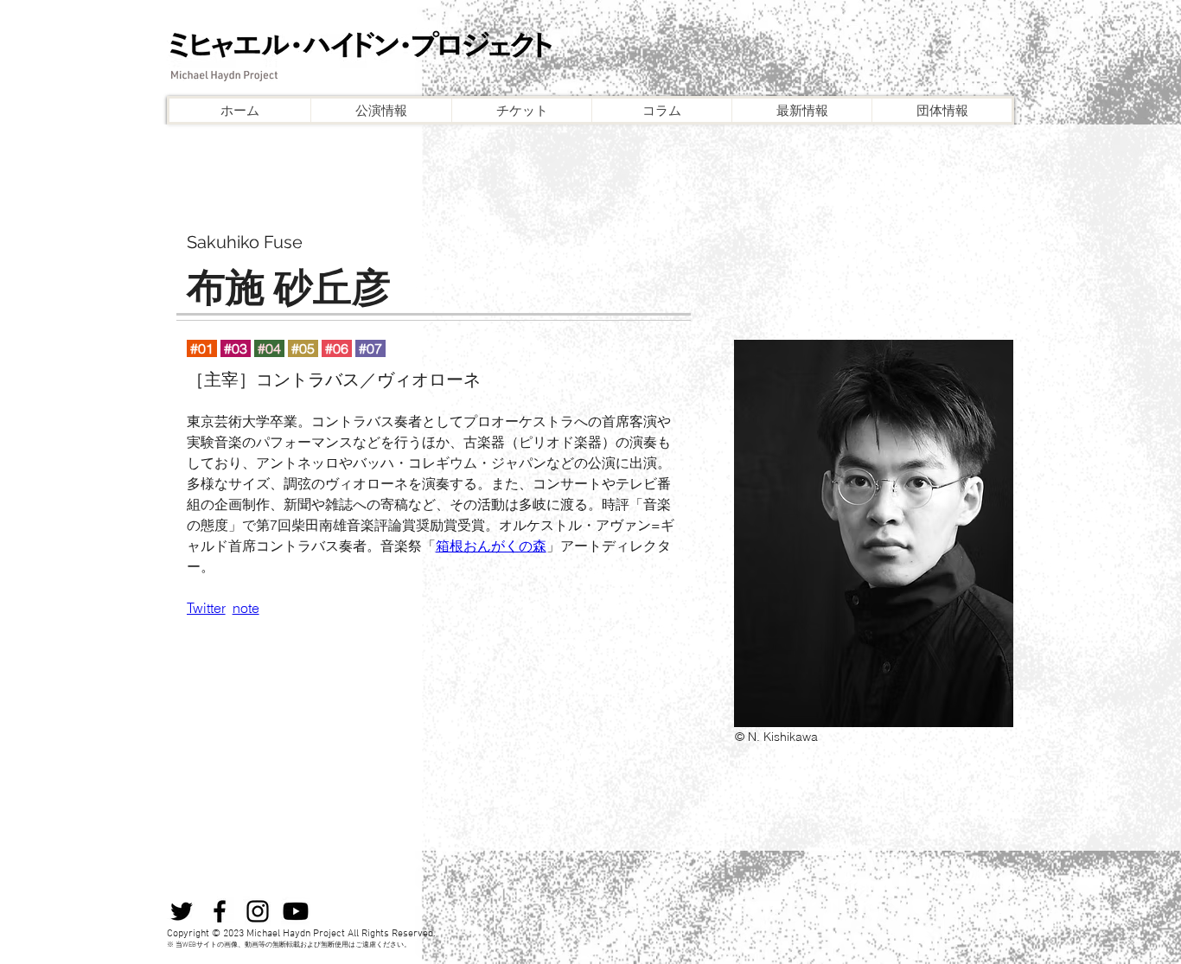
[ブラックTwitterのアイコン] (181, 911)
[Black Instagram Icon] (257, 911)
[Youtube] (295, 911)
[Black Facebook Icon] (219, 911)
